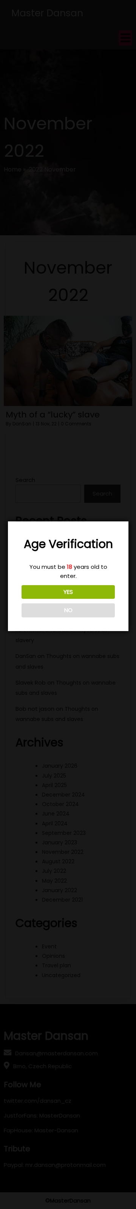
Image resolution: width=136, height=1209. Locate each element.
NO (68, 610)
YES (68, 592)
